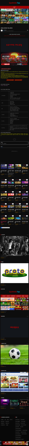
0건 (4, 30)
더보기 (27, 234)
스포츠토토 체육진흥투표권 (4, 256)
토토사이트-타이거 (18, 197)
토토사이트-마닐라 (17, 419)
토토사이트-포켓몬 (11, 197)
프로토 (2, 261)
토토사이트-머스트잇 (3, 222)
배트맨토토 (3, 316)
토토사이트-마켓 (10, 209)
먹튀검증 (2, 397)
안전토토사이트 (3, 370)
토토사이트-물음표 (25, 197)
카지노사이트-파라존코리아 (18, 430)
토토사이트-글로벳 (3, 170)
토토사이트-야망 (24, 221)
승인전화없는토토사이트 (4, 310)
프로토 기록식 (2, 283)
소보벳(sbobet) (3, 392)
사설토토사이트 (3, 343)
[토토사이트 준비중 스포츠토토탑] (13, 443)
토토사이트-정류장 (3, 209)
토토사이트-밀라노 (3, 197)
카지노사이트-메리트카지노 (18, 435)
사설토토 (2, 365)
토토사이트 (3, 289)
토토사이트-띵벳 (22, 419)
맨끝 (9, 227)
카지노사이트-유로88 (25, 430)
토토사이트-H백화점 (18, 185)
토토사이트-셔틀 (3, 185)
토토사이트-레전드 (18, 221)
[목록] (27, 30)
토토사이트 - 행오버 (11, 170)
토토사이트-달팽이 (25, 185)
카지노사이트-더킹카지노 (18, 437)
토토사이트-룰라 (17, 426)
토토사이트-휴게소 (11, 221)
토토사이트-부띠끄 (25, 170)
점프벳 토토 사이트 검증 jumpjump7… (23, 406)
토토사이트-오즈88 (23, 423)
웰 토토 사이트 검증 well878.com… (3, 406)
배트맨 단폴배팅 (3, 338)
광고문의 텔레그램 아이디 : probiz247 (19, 439)
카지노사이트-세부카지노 (18, 428)
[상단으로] (27, 444)
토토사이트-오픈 (24, 209)
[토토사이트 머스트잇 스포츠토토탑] (14, 51)
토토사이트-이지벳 (17, 423)
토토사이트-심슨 (17, 170)
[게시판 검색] (27, 163)
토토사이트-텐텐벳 (23, 421)
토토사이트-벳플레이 (17, 421)
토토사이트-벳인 (10, 185)
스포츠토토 (3, 234)
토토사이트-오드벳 (18, 209)
